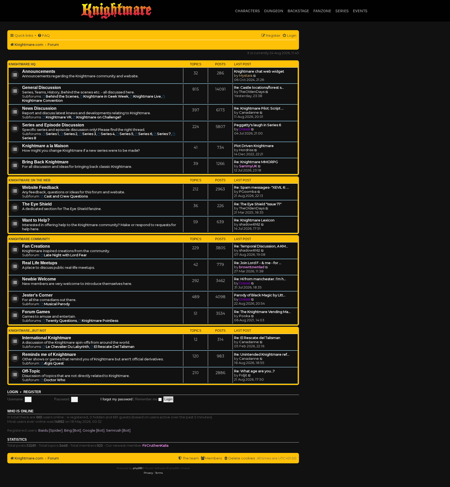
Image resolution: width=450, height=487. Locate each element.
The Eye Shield (37, 204)
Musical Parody (57, 304)
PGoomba (248, 191)
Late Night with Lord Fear (65, 255)
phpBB (137, 468)
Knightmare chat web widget (259, 71)
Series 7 (164, 134)
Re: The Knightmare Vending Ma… (262, 312)
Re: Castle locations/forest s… (259, 87)
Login (12, 392)
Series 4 (108, 134)
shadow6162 (249, 224)
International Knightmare (46, 338)
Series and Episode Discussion (53, 125)
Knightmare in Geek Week (105, 96)
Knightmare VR (58, 117)
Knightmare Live (147, 96)
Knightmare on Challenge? (98, 117)
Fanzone (322, 10)
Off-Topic (31, 371)
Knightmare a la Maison (45, 146)
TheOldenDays (252, 91)
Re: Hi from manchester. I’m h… (260, 279)
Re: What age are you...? (254, 371)
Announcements (38, 71)
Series (342, 10)
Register (32, 392)
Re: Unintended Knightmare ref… (261, 354)
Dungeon (273, 10)
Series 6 (145, 134)
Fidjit (243, 375)
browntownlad (251, 267)
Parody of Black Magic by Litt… (259, 295)
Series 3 (89, 134)
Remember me (146, 399)
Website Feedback (40, 187)
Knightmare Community (29, 239)
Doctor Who (54, 380)
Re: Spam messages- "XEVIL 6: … (261, 187)
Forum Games (36, 312)
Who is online (20, 411)
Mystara (245, 75)
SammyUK (248, 166)
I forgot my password (116, 399)
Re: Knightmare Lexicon (254, 220)
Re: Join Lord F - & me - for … (257, 263)
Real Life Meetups (39, 263)
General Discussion (41, 87)
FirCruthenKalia (155, 445)
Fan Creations (36, 246)
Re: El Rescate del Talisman (257, 338)
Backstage (298, 10)
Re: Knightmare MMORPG (256, 162)
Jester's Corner (37, 295)
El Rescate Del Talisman (114, 346)
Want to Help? (36, 220)
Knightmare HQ (22, 64)
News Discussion (39, 108)
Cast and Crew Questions (66, 196)
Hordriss (246, 150)
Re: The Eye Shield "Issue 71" (258, 204)
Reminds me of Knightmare (49, 354)
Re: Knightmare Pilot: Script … (259, 108)
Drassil (244, 129)
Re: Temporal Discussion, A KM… (261, 246)
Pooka (244, 316)
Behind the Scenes (62, 96)
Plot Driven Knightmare (254, 146)
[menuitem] (44, 35)
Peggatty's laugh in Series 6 (257, 125)
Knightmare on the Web (30, 180)
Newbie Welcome (39, 279)
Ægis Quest (54, 363)
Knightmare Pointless (100, 320)
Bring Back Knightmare (45, 162)
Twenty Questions (61, 320)
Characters (247, 10)
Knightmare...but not (27, 330)
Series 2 (70, 134)
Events (360, 10)
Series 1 (52, 134)
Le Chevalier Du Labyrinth (67, 346)
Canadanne (249, 112)
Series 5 (126, 134)
